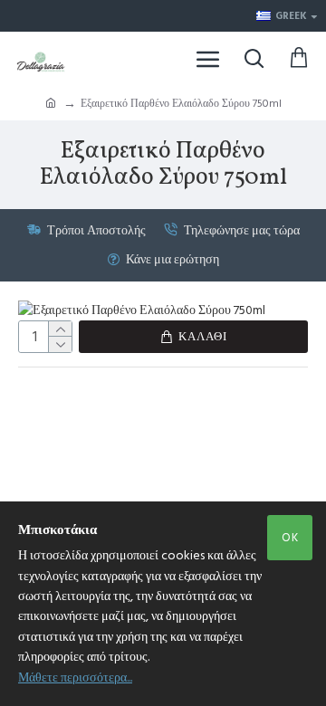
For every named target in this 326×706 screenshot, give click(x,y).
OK (290, 538)
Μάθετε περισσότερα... (75, 678)
